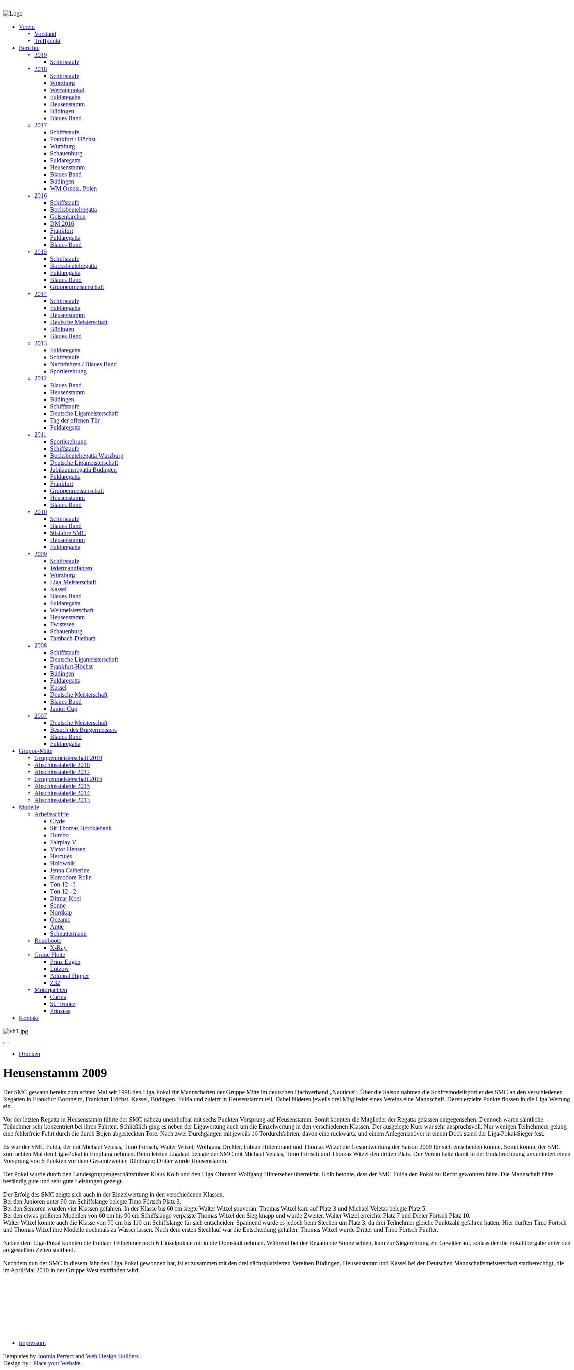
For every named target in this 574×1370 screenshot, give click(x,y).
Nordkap (61, 912)
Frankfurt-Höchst (71, 666)
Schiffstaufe (64, 62)
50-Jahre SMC (68, 533)
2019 (40, 55)
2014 (40, 294)
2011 (40, 434)
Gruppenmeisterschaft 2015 (68, 779)
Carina (58, 997)
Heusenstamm (67, 104)
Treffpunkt (47, 40)
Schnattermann (68, 933)
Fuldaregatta (65, 97)
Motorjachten (50, 989)
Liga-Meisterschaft (73, 582)
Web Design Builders (112, 1356)
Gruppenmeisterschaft (77, 287)
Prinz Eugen (65, 961)
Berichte (29, 48)
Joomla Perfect (55, 1356)
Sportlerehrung (68, 371)
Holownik (62, 863)
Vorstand (45, 33)
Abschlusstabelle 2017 (62, 772)
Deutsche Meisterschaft (78, 322)
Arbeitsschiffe (51, 814)
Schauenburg (66, 153)
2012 (40, 378)
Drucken (29, 1054)
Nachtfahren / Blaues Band (83, 364)
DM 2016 (62, 223)
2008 (40, 645)
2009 (40, 554)
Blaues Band (66, 118)
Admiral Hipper (69, 975)
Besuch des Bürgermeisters (83, 729)
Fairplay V (63, 842)
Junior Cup (63, 708)
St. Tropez (62, 1004)
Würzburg (62, 83)
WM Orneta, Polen (73, 188)
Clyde (57, 821)
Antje (57, 926)
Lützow (59, 968)
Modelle (29, 807)
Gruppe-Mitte (35, 750)
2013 (40, 343)
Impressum (32, 1343)
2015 (40, 251)
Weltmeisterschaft (71, 610)
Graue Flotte (49, 954)
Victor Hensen (68, 849)
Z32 (55, 982)
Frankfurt (61, 230)
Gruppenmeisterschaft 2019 (68, 758)
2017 (40, 125)
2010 (40, 511)
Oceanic (60, 919)
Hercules (61, 856)
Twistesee (62, 624)
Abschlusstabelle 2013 (62, 800)
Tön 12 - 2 (63, 891)
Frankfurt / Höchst (72, 139)
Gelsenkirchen (68, 216)
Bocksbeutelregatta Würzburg (86, 455)
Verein (27, 26)
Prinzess (60, 1011)
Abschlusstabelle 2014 (62, 793)
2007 (40, 715)
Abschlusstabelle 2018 (62, 765)
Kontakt (29, 1018)
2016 (40, 195)
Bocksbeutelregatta (73, 209)
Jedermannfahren (71, 568)
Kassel (58, 589)
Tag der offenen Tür (75, 420)
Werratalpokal (67, 90)
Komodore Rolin (71, 877)
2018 (40, 69)
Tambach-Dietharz (73, 638)
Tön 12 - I (62, 884)
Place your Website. (57, 1363)
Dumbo (59, 835)
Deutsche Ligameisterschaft (84, 413)
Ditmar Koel (65, 898)
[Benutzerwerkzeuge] (6, 1043)
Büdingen (62, 111)
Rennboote (47, 940)
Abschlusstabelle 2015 (62, 786)
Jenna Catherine (69, 870)
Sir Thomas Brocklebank (81, 828)
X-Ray (58, 947)
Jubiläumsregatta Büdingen (83, 469)
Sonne (58, 905)
